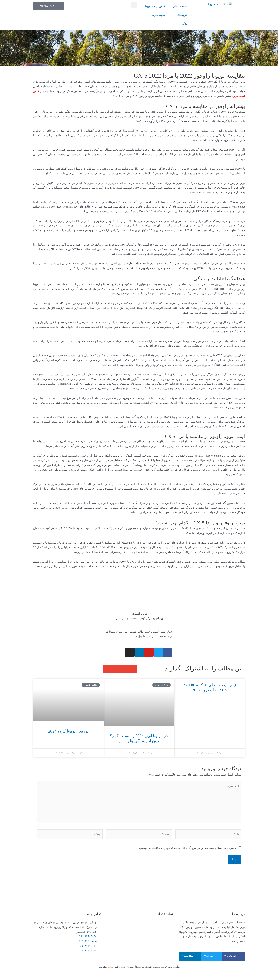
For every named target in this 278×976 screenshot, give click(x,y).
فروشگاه (182, 14)
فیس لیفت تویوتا (155, 6)
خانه (167, 56)
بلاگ (184, 23)
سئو (111, 966)
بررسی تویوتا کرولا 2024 (68, 731)
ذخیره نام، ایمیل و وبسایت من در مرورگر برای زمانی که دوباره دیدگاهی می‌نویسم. (187, 847)
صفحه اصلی (179, 6)
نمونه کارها (158, 14)
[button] (134, 5)
